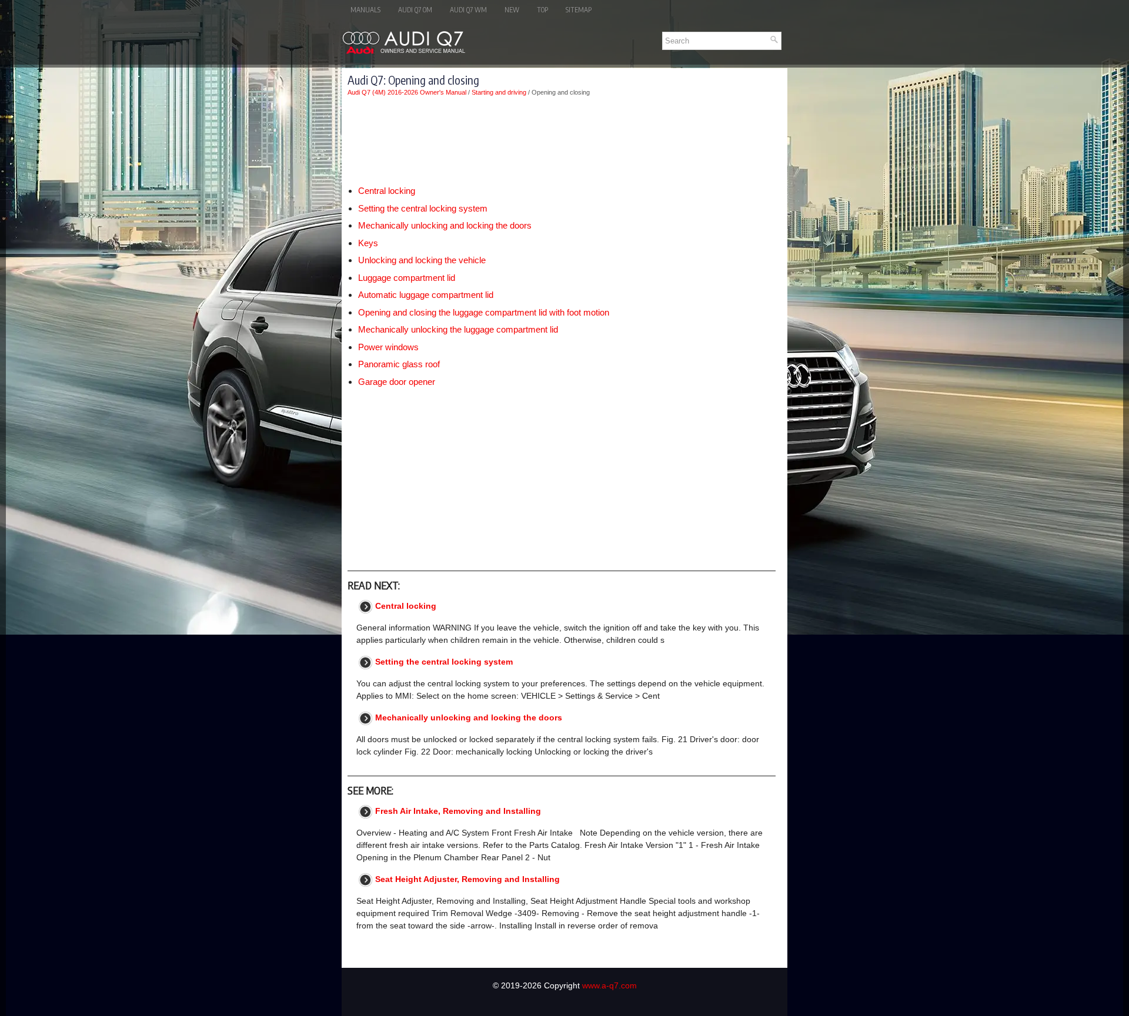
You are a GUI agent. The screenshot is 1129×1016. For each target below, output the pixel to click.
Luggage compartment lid (406, 278)
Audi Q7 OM (415, 9)
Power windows (388, 347)
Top (542, 9)
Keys (368, 243)
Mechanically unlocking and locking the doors (445, 225)
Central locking (386, 191)
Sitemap (579, 9)
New (512, 9)
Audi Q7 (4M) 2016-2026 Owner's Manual (407, 92)
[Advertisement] (562, 140)
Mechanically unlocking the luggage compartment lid (458, 329)
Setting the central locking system (422, 208)
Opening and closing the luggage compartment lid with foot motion (483, 312)
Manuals (365, 9)
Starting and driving (499, 92)
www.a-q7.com (609, 985)
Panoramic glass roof (399, 364)
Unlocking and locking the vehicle (422, 260)
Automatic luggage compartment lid (425, 295)
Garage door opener (396, 382)
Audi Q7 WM (468, 9)
